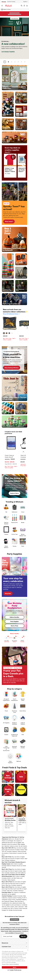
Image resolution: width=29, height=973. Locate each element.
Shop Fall (6, 53)
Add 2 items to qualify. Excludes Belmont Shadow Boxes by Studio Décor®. (14, 864)
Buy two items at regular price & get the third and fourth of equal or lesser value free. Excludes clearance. (14, 883)
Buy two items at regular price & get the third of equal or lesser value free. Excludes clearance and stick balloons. (14, 871)
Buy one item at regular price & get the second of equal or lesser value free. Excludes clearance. (14, 858)
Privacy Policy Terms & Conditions (10, 964)
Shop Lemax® (9, 221)
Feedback (15, 919)
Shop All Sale (17, 53)
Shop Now (8, 593)
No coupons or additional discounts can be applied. (14, 893)
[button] (14, 970)
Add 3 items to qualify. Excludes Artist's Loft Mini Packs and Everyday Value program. (14, 877)
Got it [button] (14, 967)
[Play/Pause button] (4, 61)
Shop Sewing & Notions (12, 367)
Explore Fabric (14, 493)
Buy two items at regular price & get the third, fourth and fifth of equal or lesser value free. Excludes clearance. (14, 888)
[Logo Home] (8, 5)
